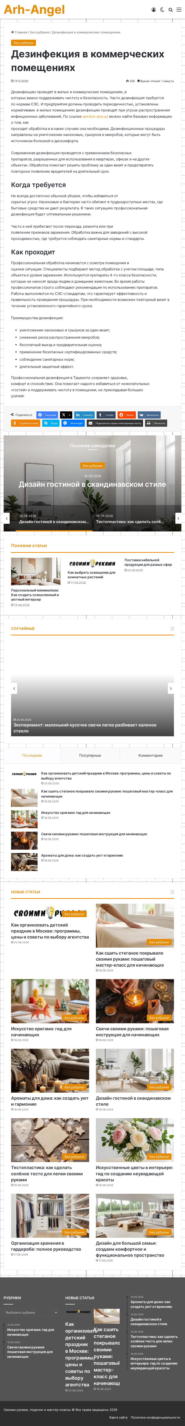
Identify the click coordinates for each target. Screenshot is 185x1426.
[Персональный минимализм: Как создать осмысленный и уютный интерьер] (35, 571)
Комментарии (151, 755)
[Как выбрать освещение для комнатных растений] (92, 563)
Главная (20, 32)
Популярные (90, 755)
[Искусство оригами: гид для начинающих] (24, 819)
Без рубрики (39, 32)
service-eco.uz (95, 116)
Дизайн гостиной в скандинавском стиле (92, 484)
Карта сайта (118, 1417)
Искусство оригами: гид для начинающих (75, 813)
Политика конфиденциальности (155, 1417)
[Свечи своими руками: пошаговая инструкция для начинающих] (24, 841)
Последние (32, 755)
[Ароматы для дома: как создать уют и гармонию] (24, 862)
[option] (92, 483)
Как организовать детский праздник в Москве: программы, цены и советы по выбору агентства (50, 930)
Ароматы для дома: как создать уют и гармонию (82, 855)
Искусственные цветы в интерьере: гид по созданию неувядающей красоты (134, 1173)
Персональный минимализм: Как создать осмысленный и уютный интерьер (35, 594)
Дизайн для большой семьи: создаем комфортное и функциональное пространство (130, 1249)
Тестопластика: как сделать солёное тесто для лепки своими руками (47, 1173)
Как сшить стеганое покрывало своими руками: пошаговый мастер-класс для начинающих (130, 959)
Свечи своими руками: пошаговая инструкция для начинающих (94, 834)
